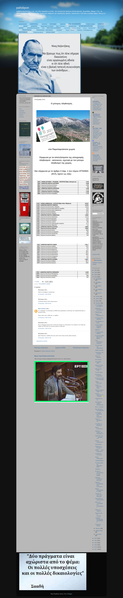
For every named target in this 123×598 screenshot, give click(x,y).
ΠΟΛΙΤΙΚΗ (26, 30)
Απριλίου (98, 303)
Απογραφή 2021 (98, 362)
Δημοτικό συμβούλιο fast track (98, 479)
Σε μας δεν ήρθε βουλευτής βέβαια (99, 337)
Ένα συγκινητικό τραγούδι (99, 342)
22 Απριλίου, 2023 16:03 (44, 303)
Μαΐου (97, 301)
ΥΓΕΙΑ (99, 30)
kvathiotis (21, 110)
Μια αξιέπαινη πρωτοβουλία (99, 410)
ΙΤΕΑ (43, 28)
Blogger (70, 593)
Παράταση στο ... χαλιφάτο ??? (99, 437)
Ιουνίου (98, 298)
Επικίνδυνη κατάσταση (98, 375)
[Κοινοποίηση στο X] (49, 282)
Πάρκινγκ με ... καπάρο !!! (99, 447)
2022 (95, 538)
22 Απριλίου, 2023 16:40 (44, 317)
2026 (95, 270)
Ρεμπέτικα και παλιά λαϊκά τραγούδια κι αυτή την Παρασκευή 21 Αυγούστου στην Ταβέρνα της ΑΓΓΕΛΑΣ (97, 134)
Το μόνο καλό (98, 372)
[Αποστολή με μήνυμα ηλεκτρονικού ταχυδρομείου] (45, 282)
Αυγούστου (99, 293)
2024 (95, 274)
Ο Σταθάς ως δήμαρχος (98, 424)
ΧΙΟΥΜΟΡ (23, 32)
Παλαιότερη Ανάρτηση (81, 348)
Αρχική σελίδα (60, 348)
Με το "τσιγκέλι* (99, 407)
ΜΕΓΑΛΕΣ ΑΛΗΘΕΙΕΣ (53, 28)
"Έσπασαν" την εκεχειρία (99, 353)
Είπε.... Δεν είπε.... (61, 26)
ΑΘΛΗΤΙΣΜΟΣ (23, 24)
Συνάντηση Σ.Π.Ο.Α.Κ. (98, 454)
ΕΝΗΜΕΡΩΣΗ (72, 26)
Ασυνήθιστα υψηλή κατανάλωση (99, 403)
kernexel (21, 116)
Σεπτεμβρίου (99, 289)
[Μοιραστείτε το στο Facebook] (50, 282)
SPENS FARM (50, 32)
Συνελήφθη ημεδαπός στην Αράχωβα (98, 414)
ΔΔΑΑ (25, 26)
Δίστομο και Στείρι (98, 369)
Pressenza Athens (38, 32)
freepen (21, 114)
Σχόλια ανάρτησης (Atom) (48, 351)
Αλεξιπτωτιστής (99, 350)
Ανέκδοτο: (98, 469)
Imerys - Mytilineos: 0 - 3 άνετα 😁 (99, 395)
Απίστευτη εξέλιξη (98, 525)
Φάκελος (97, 329)
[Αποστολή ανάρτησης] (42, 281)
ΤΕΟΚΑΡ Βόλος (99, 460)
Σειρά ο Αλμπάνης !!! (99, 315)
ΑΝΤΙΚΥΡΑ (44, 24)
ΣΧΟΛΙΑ (59, 30)
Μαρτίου (98, 528)
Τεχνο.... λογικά (70, 30)
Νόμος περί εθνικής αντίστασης (44, 356)
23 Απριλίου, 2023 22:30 (44, 337)
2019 (95, 545)
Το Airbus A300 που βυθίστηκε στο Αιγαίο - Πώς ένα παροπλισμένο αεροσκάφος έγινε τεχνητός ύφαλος (97, 106)
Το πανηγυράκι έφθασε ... (99, 332)
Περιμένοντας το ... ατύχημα (98, 514)
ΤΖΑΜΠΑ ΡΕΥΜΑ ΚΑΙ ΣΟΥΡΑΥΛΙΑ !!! (99, 520)
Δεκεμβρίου (99, 278)
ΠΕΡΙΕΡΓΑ (101, 28)
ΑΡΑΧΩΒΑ (53, 24)
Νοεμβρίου (98, 282)
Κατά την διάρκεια (98, 356)
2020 (95, 542)
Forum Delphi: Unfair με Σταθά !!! (99, 326)
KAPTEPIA (96, 101)
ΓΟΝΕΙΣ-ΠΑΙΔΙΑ (90, 24)
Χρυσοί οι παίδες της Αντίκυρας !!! (99, 432)
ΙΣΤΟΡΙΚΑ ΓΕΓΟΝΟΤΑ (33, 28)
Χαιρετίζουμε (98, 312)
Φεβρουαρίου (99, 530)
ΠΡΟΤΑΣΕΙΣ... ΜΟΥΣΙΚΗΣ (45, 30)
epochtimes (22, 112)
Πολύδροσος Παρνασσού (96, 115)
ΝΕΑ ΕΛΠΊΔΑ (67, 28)
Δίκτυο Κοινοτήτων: (99, 428)
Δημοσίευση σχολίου (41, 341)
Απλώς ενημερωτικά (99, 441)
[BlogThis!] (47, 282)
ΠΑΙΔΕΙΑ (85, 28)
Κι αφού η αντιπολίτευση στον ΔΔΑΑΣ (99, 473)
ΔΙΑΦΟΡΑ (34, 26)
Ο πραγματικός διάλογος (99, 318)
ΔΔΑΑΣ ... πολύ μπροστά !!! (99, 450)
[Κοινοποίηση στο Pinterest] (52, 282)
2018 (95, 547)
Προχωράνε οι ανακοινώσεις (99, 499)
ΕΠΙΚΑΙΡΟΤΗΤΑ (85, 26)
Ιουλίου (98, 296)
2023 (95, 277)
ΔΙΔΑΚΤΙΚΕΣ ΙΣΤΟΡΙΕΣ (47, 26)
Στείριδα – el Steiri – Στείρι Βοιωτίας (96, 144)
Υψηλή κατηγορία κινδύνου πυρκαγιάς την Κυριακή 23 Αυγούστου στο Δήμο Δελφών (97, 120)
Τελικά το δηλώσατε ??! (98, 420)
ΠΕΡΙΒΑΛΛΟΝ (91, 28)
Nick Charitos (42, 308)
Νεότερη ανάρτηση (41, 348)
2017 (95, 549)
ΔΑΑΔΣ (101, 24)
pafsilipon (22, 7)
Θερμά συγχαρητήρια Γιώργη (99, 490)
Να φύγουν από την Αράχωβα (99, 378)
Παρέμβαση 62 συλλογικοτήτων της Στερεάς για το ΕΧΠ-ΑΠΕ (97, 158)
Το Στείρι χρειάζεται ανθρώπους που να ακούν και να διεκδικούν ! (97, 148)
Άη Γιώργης (98, 359)
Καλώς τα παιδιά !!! (98, 510)
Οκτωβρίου (98, 286)
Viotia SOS (96, 155)
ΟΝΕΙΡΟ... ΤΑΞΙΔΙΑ (76, 28)
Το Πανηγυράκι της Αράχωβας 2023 (99, 465)
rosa (20, 108)
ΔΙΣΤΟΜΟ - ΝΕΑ (97, 128)
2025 (95, 272)
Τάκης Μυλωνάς (98, 382)
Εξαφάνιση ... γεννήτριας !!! (99, 309)
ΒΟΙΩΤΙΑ (62, 24)
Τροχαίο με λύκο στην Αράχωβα (98, 495)
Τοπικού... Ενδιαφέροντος (85, 30)
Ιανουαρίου (98, 534)
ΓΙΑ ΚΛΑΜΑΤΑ (74, 24)
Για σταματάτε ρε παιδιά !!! (99, 305)
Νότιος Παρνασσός (99, 457)
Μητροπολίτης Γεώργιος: (99, 366)
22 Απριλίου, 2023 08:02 (44, 294)
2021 (95, 540)
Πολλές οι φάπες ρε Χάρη (98, 386)
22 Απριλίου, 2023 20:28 (44, 328)
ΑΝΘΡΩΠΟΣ (34, 24)
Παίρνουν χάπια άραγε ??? (99, 390)
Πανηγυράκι (98, 444)
